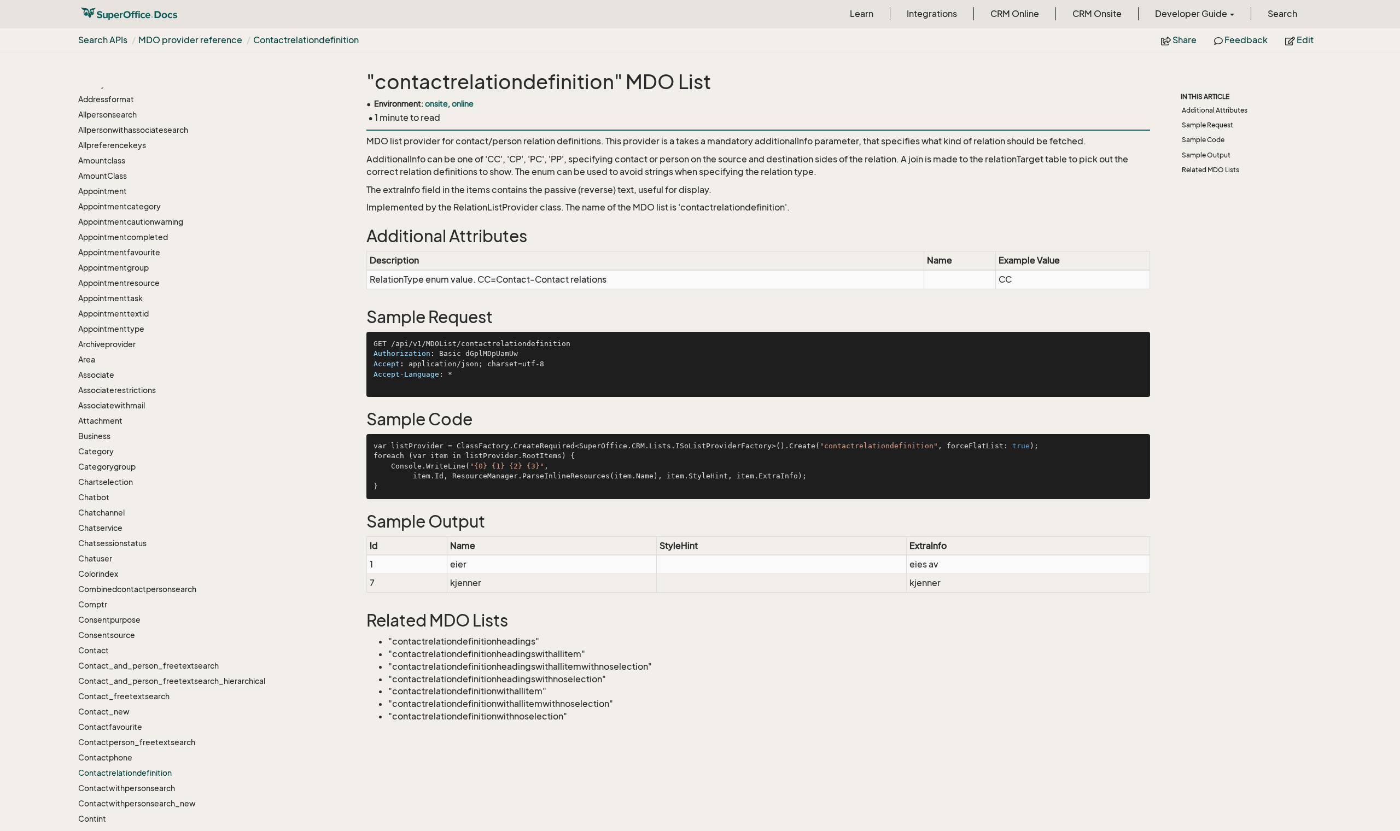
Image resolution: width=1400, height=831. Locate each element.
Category (96, 451)
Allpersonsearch (107, 114)
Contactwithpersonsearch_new (137, 803)
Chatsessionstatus (112, 543)
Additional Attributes (1214, 110)
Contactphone (105, 757)
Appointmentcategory (119, 206)
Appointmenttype (111, 328)
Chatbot (93, 497)
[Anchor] (359, 236)
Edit (1304, 39)
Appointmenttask (110, 298)
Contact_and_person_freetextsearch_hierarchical (171, 681)
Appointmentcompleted (123, 237)
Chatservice (100, 527)
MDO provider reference (190, 39)
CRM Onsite (1097, 13)
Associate (96, 374)
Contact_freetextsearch (124, 696)
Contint (92, 818)
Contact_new (104, 711)
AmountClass (102, 175)
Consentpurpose (109, 619)
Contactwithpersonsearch (126, 788)
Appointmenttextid (113, 313)
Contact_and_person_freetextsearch (148, 665)
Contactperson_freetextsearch (136, 742)
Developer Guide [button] (1192, 13)
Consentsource (106, 635)
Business (94, 436)
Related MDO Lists (1210, 170)
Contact (93, 650)
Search (1282, 13)
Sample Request (1207, 125)
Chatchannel (101, 512)
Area (86, 359)
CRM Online (1014, 13)
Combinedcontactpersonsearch (137, 589)
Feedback (1245, 39)
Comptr (92, 604)
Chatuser (95, 558)
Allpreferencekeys (112, 145)
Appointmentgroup (113, 267)
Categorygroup (107, 466)
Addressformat (106, 99)
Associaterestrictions (117, 390)
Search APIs (102, 39)
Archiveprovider (107, 344)
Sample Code (1203, 140)
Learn (861, 13)
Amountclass (101, 160)
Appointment (102, 191)
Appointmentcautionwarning (130, 221)
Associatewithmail (111, 405)
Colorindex (98, 573)
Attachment (100, 420)
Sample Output (1206, 155)
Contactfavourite (110, 726)
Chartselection (105, 482)
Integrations (932, 13)
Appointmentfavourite (119, 252)
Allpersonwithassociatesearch (133, 129)
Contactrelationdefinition (306, 39)
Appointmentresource (119, 283)
